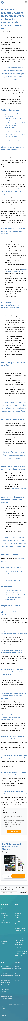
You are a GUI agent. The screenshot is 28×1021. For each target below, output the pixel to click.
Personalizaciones (5, 922)
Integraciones (4, 915)
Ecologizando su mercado (12, 580)
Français (3, 1013)
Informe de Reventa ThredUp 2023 (15, 595)
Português (3, 1015)
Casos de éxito (18, 971)
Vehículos (3, 939)
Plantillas (3, 918)
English (3, 1006)
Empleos (3, 943)
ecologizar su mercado (17, 387)
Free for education (19, 908)
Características (4, 908)
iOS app (16, 911)
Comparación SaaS (5, 920)
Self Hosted (17, 915)
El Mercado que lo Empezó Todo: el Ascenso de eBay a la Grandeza (7, 996)
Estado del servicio (19, 933)
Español (3, 1008)
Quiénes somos (18, 966)
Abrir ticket (18, 921)
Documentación (19, 926)
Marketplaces (4, 945)
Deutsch (3, 1010)
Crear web (3, 913)
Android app (18, 913)
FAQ (16, 923)
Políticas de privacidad (20, 930)
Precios (3, 911)
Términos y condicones (20, 928)
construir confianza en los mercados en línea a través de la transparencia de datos (13, 191)
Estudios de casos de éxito (13, 132)
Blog (2, 962)
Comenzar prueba (18, 876)
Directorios (3, 948)
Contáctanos (18, 968)
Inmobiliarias (4, 941)
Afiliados (17, 973)
